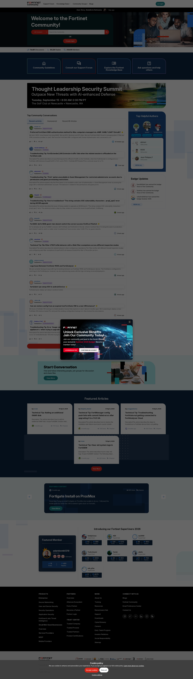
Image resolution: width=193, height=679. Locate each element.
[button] (96, 675)
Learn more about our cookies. (134, 666)
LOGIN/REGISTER (71, 350)
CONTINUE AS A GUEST (89, 350)
